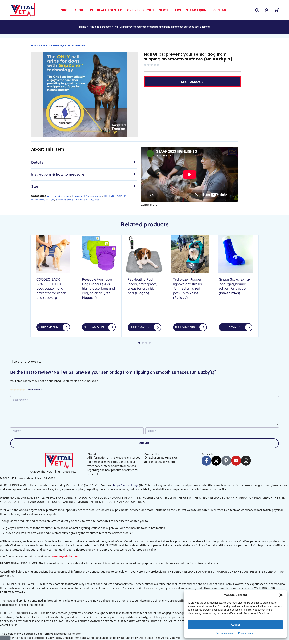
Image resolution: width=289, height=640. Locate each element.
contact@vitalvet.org (66, 556)
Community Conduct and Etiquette (22, 637)
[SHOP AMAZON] (66, 327)
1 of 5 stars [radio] (11, 390)
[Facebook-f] (206, 461)
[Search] (257, 10)
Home (82, 26)
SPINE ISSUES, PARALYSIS (72, 199)
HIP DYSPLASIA (113, 196)
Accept (235, 624)
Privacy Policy (245, 633)
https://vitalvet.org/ (125, 485)
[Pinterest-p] (226, 461)
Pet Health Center (106, 10)
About (80, 10)
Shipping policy (111, 637)
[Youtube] (236, 461)
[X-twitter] (216, 461)
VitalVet (94, 199)
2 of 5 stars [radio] (14, 390)
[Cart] (277, 11)
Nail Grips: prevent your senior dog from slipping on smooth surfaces (188, 56)
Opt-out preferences (226, 633)
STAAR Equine (197, 10)
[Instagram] (246, 461)
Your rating (35, 389)
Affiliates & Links (150, 637)
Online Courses (140, 10)
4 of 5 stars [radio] (20, 390)
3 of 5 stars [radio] (17, 390)
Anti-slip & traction (100, 26)
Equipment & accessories (87, 196)
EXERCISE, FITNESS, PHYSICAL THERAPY (63, 45)
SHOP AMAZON (199, 80)
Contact (220, 10)
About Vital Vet (170, 637)
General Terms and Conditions (82, 637)
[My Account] (267, 10)
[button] (281, 595)
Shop (65, 10)
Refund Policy (130, 637)
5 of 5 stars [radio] (23, 390)
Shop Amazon (48, 327)
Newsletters (170, 10)
